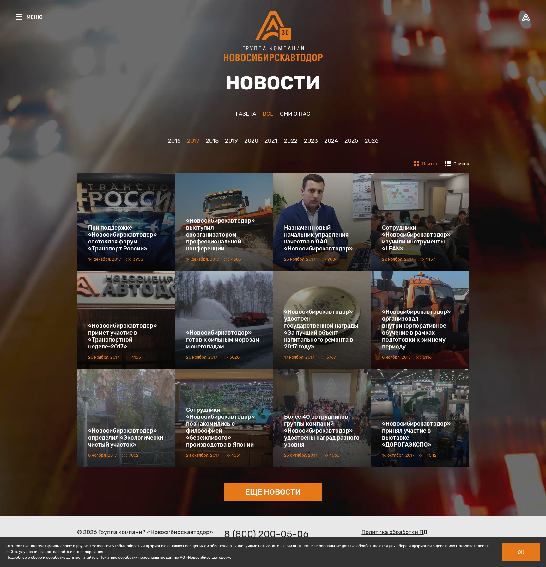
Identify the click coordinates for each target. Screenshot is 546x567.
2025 (351, 140)
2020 (251, 140)
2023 (311, 140)
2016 (174, 140)
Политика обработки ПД (394, 532)
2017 (193, 140)
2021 (270, 140)
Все (268, 113)
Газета (246, 113)
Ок (521, 552)
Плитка (429, 164)
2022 (291, 140)
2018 (212, 140)
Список (460, 164)
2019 (231, 140)
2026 (372, 140)
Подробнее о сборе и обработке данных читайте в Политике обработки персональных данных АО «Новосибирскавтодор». (118, 557)
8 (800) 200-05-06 (266, 534)
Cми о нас (295, 113)
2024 (331, 140)
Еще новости (273, 492)
